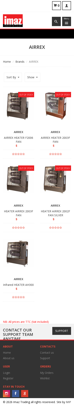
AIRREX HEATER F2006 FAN (18, 140)
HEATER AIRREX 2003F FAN (18, 213)
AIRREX (18, 132)
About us (8, 358)
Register (8, 378)
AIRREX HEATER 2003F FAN (55, 140)
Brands (19, 61)
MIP (68, 402)
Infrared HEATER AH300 (18, 285)
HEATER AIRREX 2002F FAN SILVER (55, 213)
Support (61, 331)
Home (7, 61)
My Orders (46, 373)
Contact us (47, 352)
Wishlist (45, 378)
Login (6, 373)
